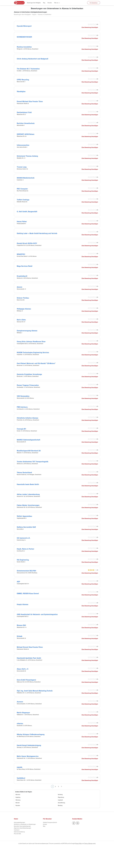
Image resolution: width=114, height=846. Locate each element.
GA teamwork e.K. (23, 538)
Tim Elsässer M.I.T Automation (28, 69)
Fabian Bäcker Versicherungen (28, 505)
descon (19, 287)
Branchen (50, 2)
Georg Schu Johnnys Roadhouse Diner (31, 341)
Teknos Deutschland (24, 472)
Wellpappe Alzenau (24, 309)
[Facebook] (73, 823)
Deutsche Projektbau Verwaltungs (29, 374)
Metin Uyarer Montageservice (27, 756)
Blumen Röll (21, 625)
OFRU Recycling (23, 79)
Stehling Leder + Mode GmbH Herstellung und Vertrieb (37, 233)
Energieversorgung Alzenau (27, 330)
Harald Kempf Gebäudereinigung (29, 745)
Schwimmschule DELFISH (26, 571)
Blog (44, 2)
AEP (18, 581)
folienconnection (23, 145)
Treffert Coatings (23, 199)
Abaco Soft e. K (22, 669)
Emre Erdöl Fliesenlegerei (26, 680)
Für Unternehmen (93, 3)
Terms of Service (88, 843)
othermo (20, 723)
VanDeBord (21, 778)
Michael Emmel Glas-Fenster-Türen (30, 647)
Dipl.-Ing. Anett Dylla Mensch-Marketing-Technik (35, 691)
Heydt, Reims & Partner (25, 549)
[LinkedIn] (77, 823)
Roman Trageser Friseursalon (28, 385)
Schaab (19, 636)
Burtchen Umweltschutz (26, 123)
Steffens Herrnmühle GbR (26, 527)
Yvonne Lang (21, 167)
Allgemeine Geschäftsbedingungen (22, 828)
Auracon (20, 701)
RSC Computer (22, 189)
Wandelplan (21, 91)
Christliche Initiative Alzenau (27, 418)
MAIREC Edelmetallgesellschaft (28, 440)
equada (19, 767)
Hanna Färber (22, 221)
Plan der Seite (17, 833)
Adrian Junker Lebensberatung (28, 494)
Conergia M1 (21, 429)
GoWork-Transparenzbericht (50, 822)
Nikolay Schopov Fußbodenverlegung (30, 734)
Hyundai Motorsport (24, 26)
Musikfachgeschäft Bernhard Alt (29, 450)
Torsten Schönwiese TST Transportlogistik (32, 461)
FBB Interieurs (22, 407)
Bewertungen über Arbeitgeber (34, 2)
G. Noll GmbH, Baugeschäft (27, 211)
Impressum (16, 830)
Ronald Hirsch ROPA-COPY (27, 243)
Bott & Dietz (21, 320)
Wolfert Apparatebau (24, 516)
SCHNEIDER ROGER (24, 37)
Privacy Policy (78, 843)
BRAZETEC (21, 254)
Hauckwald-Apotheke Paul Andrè (29, 658)
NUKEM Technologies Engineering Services (33, 352)
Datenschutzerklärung (19, 832)
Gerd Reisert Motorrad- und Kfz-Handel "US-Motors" (36, 363)
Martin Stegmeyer (23, 712)
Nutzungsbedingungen (19, 822)
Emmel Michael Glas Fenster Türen (30, 101)
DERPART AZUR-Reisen (25, 134)
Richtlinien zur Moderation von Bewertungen (25, 824)
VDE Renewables (23, 396)
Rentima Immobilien (24, 47)
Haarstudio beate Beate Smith (28, 484)
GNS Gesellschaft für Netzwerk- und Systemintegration (37, 614)
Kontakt (45, 824)
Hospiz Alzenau (22, 604)
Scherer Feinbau (23, 298)
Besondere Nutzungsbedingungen (22, 826)
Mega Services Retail (24, 266)
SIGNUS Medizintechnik (25, 178)
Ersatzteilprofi (22, 276)
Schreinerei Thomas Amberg (27, 156)
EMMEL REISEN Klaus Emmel (28, 593)
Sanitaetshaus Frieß (24, 112)
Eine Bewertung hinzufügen (90, 27)
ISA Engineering (23, 560)
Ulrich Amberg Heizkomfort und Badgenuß (32, 59)
